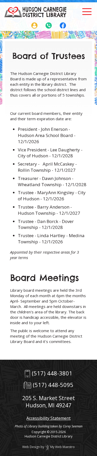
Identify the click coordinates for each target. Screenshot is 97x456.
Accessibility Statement (48, 418)
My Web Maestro (62, 447)
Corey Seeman (73, 426)
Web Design (31, 447)
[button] (87, 11)
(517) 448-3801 (52, 373)
